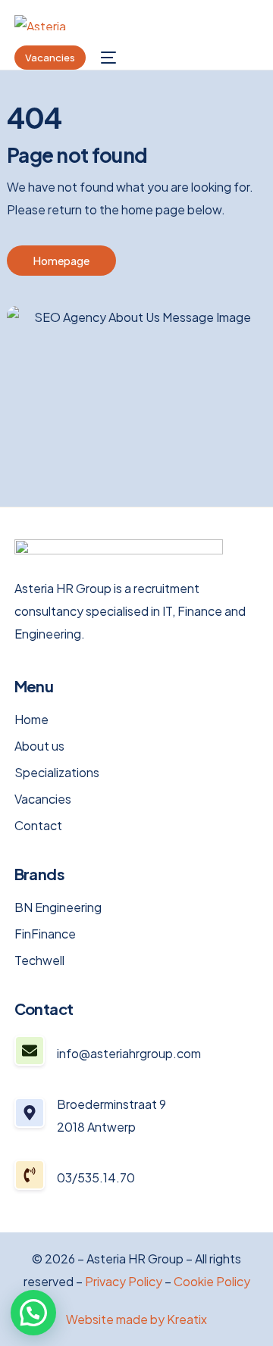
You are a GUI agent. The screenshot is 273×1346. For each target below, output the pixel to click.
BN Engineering (58, 907)
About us (39, 746)
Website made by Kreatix (136, 1319)
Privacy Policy (123, 1281)
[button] (33, 1312)
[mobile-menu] (108, 57)
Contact (38, 825)
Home (31, 719)
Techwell (39, 960)
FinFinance (45, 934)
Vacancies (42, 799)
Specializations (56, 772)
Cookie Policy (212, 1281)
